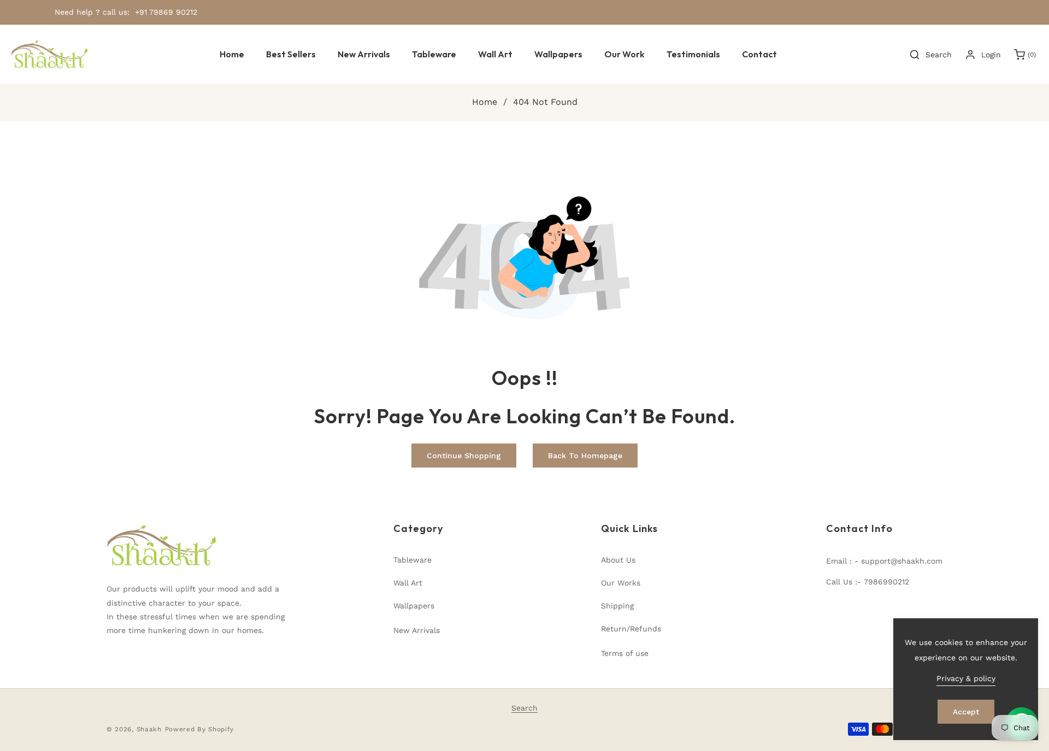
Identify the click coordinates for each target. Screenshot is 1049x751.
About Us (618, 559)
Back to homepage (585, 455)
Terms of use (625, 653)
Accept (966, 711)
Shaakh (149, 729)
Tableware (412, 559)
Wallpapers (413, 605)
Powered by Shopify (199, 729)
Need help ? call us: (92, 12)
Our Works (620, 582)
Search (524, 707)
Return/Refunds (631, 628)
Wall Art (407, 582)
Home (484, 102)
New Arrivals (416, 630)
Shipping (617, 605)
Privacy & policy (965, 678)
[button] (434, 54)
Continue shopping (464, 455)
